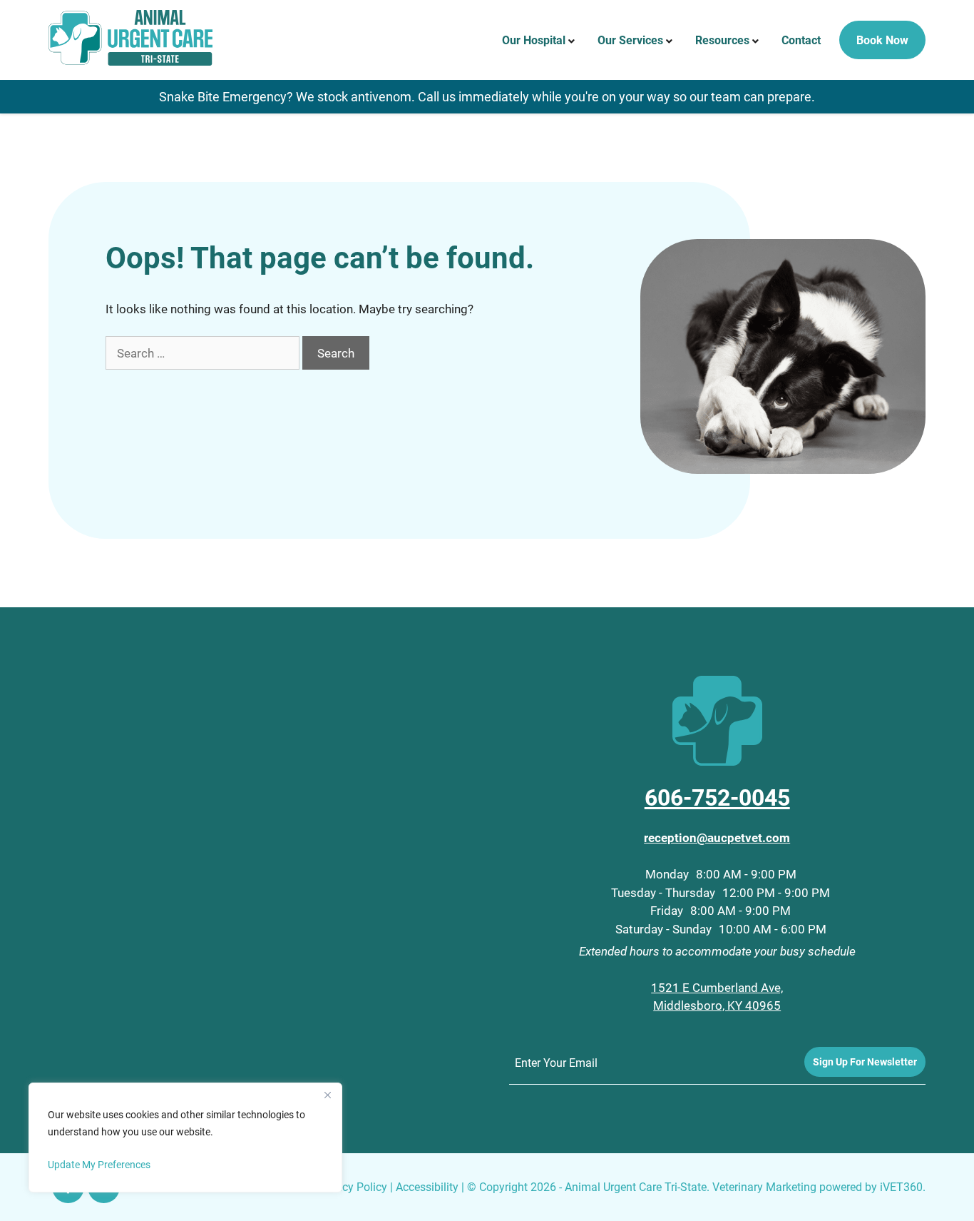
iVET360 (901, 1186)
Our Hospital (533, 39)
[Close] (327, 1094)
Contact (801, 39)
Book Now (882, 39)
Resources (722, 39)
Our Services (630, 39)
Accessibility (427, 1186)
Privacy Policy (352, 1186)
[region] (185, 1137)
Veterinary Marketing (764, 1186)
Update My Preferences (99, 1164)
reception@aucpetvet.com (717, 837)
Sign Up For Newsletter (865, 1061)
